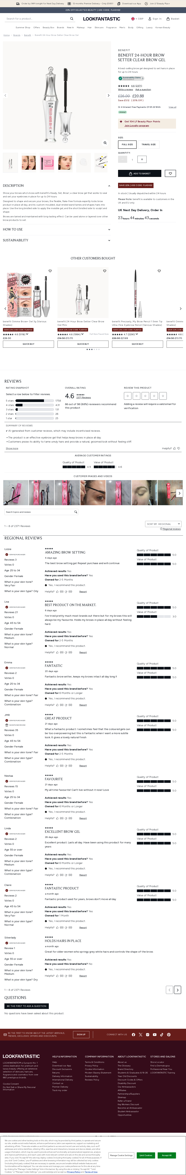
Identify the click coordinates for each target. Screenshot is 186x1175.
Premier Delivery (60, 1087)
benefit (27, 35)
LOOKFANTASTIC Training (162, 1072)
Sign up (81, 1034)
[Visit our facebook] (133, 1034)
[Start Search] (72, 18)
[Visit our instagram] (147, 1034)
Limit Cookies (146, 1155)
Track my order (59, 1090)
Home (7, 35)
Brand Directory (125, 1069)
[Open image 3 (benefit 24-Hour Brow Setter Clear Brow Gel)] (47, 163)
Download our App (61, 1065)
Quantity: (124, 153)
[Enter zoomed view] (105, 142)
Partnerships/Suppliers (129, 1094)
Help (54, 1062)
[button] (147, 79)
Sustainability (91, 1076)
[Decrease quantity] (122, 159)
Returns (56, 1072)
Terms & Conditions (94, 1062)
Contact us (57, 1083)
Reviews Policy (92, 1080)
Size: (121, 137)
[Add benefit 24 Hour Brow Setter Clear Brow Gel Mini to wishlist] (104, 270)
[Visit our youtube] (154, 1034)
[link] (154, 19)
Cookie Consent (11, 1084)
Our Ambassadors (127, 1087)
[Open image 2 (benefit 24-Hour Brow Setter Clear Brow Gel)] (28, 163)
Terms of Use (91, 1172)
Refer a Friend (124, 1101)
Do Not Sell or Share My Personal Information (19, 1088)
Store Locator (157, 1062)
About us (122, 1062)
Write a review (125, 89)
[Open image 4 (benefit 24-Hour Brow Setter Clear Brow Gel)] (65, 163)
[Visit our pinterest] (168, 1034)
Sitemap (122, 1097)
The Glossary (124, 1065)
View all (172, 107)
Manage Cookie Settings (121, 1155)
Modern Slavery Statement (98, 1072)
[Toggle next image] (108, 95)
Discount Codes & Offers (130, 1080)
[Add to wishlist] (170, 173)
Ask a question (143, 89)
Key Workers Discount (128, 1104)
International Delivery (62, 1080)
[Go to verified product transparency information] (131, 78)
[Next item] (180, 308)
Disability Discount (127, 1083)
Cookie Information (94, 1069)
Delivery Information (62, 1076)
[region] (93, 1155)
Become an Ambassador (130, 1108)
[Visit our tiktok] (161, 1034)
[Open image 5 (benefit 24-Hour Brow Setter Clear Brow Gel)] (83, 163)
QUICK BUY (28, 344)
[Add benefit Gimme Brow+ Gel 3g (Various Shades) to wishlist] (50, 270)
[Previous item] (5, 308)
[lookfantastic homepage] (101, 19)
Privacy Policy (91, 1065)
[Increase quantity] (142, 159)
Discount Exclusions (62, 1069)
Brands (16, 35)
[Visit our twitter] (140, 1034)
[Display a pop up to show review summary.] (27, 334)
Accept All (166, 1155)
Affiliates (122, 1090)
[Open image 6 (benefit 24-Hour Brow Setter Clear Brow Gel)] (101, 163)
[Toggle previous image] (5, 95)
